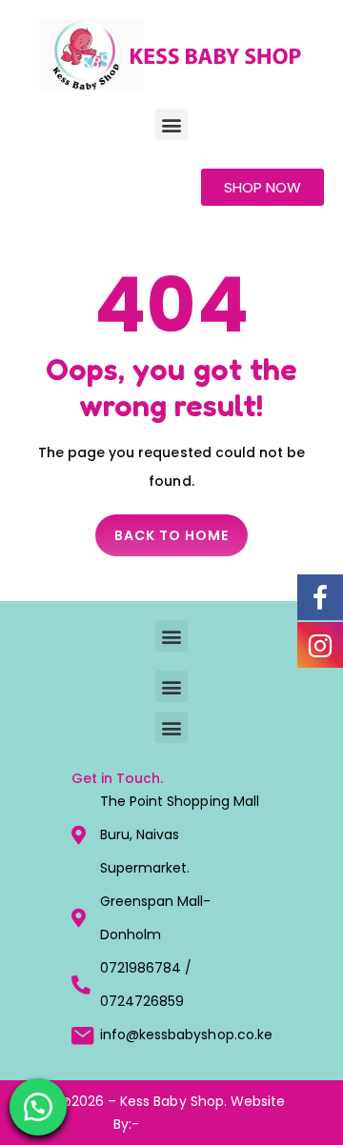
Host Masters (186, 1124)
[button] (171, 124)
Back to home (171, 535)
